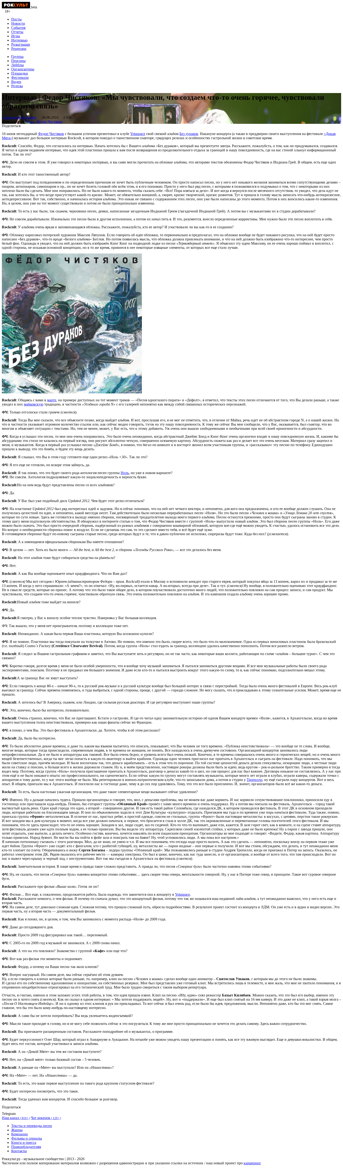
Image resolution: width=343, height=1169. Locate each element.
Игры (15, 36)
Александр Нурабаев (19, 117)
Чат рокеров (46, 1118)
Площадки (19, 73)
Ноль (30, 122)
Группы (17, 57)
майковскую (33, 404)
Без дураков (188, 134)
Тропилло (254, 780)
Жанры (17, 1130)
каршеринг (252, 1163)
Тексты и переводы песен (31, 1126)
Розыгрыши (20, 44)
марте (51, 400)
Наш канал (16, 1118)
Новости (18, 23)
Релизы (17, 86)
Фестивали (20, 78)
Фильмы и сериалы (26, 1138)
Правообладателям (26, 1147)
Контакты (19, 1151)
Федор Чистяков (49, 122)
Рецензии (18, 49)
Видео (16, 82)
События (18, 28)
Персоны (18, 61)
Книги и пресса (23, 1143)
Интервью (19, 40)
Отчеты (17, 32)
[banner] (16, 7)
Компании (19, 1134)
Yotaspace (137, 134)
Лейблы (17, 65)
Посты (16, 19)
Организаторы (22, 69)
